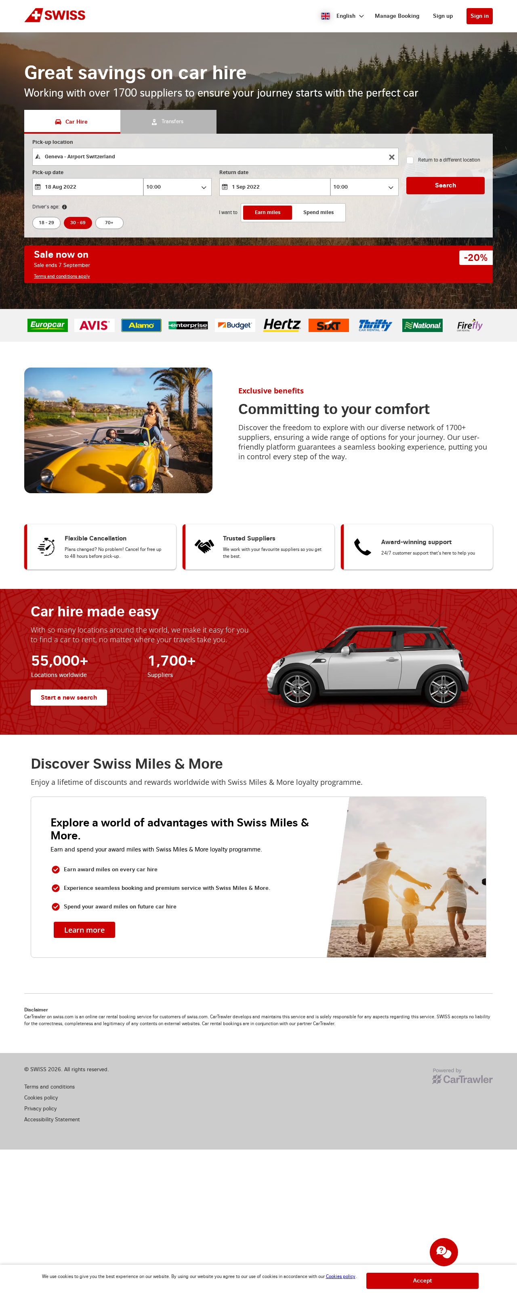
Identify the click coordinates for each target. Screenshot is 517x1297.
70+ (109, 222)
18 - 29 (46, 222)
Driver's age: (46, 207)
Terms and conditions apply (62, 276)
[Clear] (391, 157)
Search (445, 185)
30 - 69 (78, 222)
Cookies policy (340, 1276)
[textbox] (215, 157)
